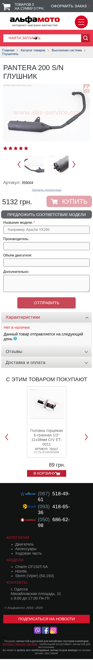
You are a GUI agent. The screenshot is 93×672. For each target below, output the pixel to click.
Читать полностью (46, 190)
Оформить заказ (69, 6)
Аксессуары (26, 549)
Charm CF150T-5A (31, 567)
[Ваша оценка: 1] (5, 148)
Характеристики (23, 317)
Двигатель (24, 544)
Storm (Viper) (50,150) (34, 576)
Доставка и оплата (25, 362)
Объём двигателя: (17, 255)
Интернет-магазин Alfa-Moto (20, 644)
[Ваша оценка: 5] (26, 148)
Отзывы (14, 351)
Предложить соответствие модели (46, 214)
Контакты (16, 582)
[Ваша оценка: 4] (21, 148)
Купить (75, 201)
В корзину (44, 473)
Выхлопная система (67, 50)
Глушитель (10, 54)
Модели (14, 560)
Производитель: (16, 239)
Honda (21, 571)
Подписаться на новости (46, 619)
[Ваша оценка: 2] (10, 148)
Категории (17, 537)
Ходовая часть (28, 553)
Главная (8, 50)
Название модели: (18, 222)
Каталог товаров (33, 50)
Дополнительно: (16, 272)
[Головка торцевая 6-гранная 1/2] (47, 417)
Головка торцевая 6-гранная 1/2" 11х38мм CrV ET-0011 (46, 437)
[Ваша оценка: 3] (16, 148)
